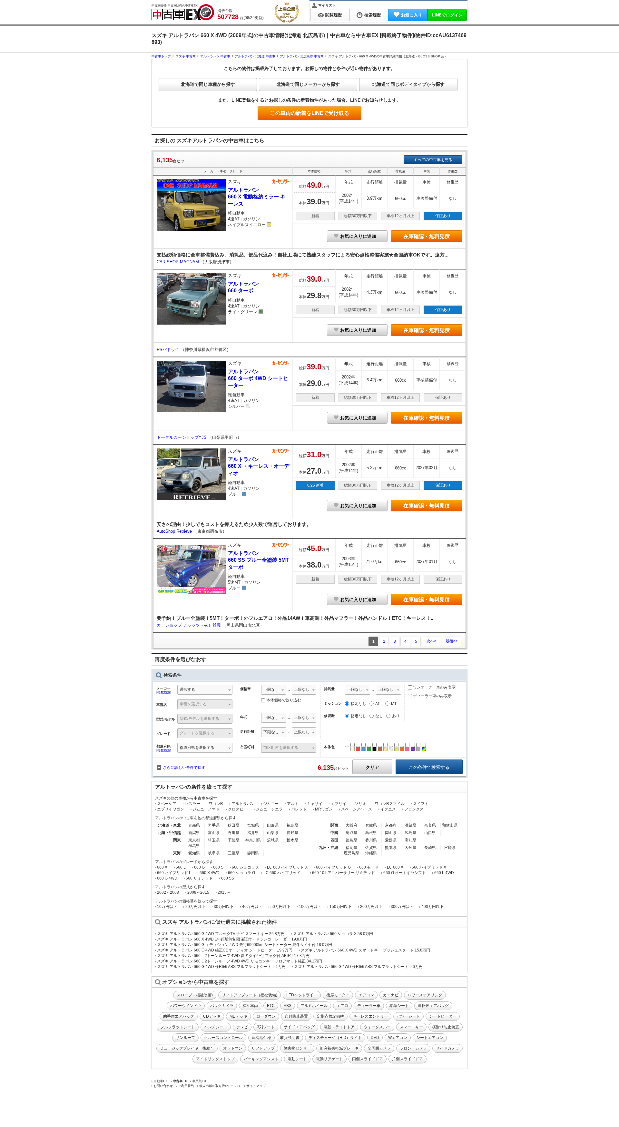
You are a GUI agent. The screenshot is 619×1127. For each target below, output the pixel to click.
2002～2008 (168, 892)
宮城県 (253, 825)
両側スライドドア (367, 1059)
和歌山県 (449, 825)
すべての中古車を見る (433, 159)
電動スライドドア (339, 1027)
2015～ (224, 892)
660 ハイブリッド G (333, 867)
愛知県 (194, 853)
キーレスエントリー (370, 1016)
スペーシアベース (356, 809)
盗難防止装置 (296, 1016)
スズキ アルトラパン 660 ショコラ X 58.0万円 (333, 933)
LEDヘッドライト (301, 995)
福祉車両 (250, 1005)
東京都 (194, 840)
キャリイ (314, 803)
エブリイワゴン (170, 809)
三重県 (233, 853)
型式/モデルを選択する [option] (199, 718)
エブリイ (338, 803)
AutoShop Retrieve (175, 531)
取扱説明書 (290, 1037)
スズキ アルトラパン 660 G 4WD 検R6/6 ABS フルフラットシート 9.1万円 (221, 966)
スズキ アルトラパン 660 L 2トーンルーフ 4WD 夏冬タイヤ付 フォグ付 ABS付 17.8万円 (233, 955)
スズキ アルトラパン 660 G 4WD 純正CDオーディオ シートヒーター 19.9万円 (224, 950)
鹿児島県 (351, 853)
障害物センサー (297, 1048)
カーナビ (390, 995)
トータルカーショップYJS (182, 437)
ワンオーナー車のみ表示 (434, 687)
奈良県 (430, 825)
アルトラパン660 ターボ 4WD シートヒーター (258, 378)
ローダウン (266, 1016)
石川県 (233, 832)
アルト (293, 803)
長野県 (292, 832)
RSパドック (169, 349)
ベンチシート (215, 1027)
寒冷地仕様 (261, 1037)
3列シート (266, 1027)
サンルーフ (185, 1037)
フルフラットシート (177, 1027)
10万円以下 (167, 906)
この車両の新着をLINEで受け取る (309, 113)
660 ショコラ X (245, 867)
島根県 (371, 832)
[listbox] (273, 690)
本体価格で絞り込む (283, 700)
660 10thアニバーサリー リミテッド (343, 872)
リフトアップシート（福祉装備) (249, 995)
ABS (287, 1005)
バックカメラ (221, 1005)
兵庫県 (371, 825)
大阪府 (351, 825)
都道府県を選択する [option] (197, 747)
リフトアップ (263, 1048)
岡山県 (391, 832)
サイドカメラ (447, 1048)
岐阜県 (214, 853)
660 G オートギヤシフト (404, 872)
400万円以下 (432, 906)
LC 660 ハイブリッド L (283, 872)
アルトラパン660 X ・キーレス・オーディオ (258, 466)
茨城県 (273, 840)
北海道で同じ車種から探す (208, 84)
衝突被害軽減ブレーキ (339, 1048)
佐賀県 (371, 847)
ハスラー (192, 803)
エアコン (366, 995)
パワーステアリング (425, 995)
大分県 (410, 847)
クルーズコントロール (223, 1037)
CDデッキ (212, 1016)
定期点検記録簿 (330, 1016)
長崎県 (430, 847)
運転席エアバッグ (433, 1005)
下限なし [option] (271, 689)
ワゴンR (216, 803)
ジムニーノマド (206, 809)
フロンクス (414, 809)
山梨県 (273, 832)
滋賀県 (410, 825)
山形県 (273, 825)
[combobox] (204, 690)
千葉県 (233, 840)
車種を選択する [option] (193, 704)
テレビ (242, 1027)
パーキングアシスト (261, 1059)
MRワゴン (324, 809)
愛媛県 (391, 840)
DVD (375, 1037)
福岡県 (351, 847)
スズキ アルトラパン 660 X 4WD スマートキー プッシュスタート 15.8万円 (365, 950)
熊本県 (391, 847)
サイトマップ (256, 1086)
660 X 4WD (210, 872)
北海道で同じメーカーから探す (308, 84)
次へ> (432, 641)
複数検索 (163, 692)
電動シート (297, 1059)
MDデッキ (238, 1016)
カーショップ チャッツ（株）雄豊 (189, 625)
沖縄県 (371, 853)
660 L (181, 867)
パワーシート (408, 1016)
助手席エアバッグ (178, 1016)
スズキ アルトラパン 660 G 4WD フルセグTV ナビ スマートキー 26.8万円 (221, 933)
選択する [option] (187, 689)
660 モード (368, 867)
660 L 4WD (444, 872)
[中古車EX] (183, 12)
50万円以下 (280, 906)
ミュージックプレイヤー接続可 (187, 1048)
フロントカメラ (413, 1048)
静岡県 (253, 853)
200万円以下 (371, 906)
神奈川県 (253, 840)
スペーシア (166, 803)
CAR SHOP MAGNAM (178, 261)
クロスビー (237, 809)
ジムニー (271, 803)
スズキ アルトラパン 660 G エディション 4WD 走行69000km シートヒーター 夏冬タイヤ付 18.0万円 (244, 944)
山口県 (430, 832)
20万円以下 (195, 906)
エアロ (342, 1005)
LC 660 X (395, 867)
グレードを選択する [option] (197, 733)
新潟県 (194, 832)
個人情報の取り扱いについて (220, 1086)
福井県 (253, 832)
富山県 (214, 832)
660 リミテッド (199, 878)
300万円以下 (402, 906)
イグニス (388, 809)
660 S (218, 867)
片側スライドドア (407, 1059)
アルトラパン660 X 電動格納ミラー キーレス (256, 196)
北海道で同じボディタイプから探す (408, 84)
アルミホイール (314, 1005)
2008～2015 (198, 892)
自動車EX (160, 1081)
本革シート (399, 1005)
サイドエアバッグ (299, 1027)
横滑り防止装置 (445, 1027)
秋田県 (233, 825)
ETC (271, 1005)
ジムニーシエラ (269, 809)
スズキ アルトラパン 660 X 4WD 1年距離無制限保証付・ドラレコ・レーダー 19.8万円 (232, 939)
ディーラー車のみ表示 (432, 696)
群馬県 (194, 845)
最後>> (452, 641)
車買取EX (199, 1081)
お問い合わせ (163, 1086)
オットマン (232, 1048)
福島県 (292, 825)
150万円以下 (340, 906)
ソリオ (360, 803)
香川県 (371, 840)
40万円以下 (252, 906)
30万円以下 (224, 906)
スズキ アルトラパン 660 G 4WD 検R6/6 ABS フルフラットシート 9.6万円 (358, 966)
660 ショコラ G (241, 872)
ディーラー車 (368, 1005)
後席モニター (337, 995)
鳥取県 (351, 832)
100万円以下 (310, 906)
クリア (372, 767)
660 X (162, 867)
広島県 (410, 832)
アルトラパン (243, 803)
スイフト (420, 803)
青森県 (194, 825)
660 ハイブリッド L (174, 872)
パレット (299, 809)
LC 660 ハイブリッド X (287, 867)
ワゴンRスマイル (390, 803)
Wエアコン (397, 1037)
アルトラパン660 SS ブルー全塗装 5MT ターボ (258, 560)
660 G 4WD (167, 878)
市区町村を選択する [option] (280, 747)
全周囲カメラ (379, 1048)
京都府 (391, 825)
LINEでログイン (447, 15)
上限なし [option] (302, 689)
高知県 (410, 840)
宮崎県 (450, 847)
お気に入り (411, 15)
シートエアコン (429, 1037)
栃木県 (292, 840)
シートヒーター (442, 1016)
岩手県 (214, 825)
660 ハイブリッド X (429, 867)
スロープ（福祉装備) (195, 995)
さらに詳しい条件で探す (184, 767)
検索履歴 (372, 15)
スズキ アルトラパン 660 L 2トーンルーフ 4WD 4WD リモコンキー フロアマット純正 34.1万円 (239, 961)
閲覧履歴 (333, 15)
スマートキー (411, 1027)
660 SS (227, 878)
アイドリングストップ (215, 1059)
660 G (199, 867)
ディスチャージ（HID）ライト (335, 1037)
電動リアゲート (329, 1059)
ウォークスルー (377, 1027)
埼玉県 (214, 840)
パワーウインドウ (185, 1005)
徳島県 (351, 840)
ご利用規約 (186, 1086)
